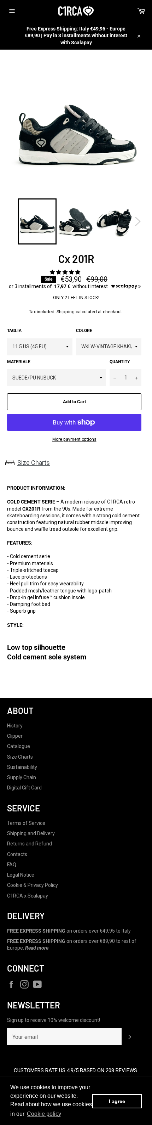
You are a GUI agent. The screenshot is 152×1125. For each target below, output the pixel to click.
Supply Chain (21, 777)
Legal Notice (20, 875)
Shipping (66, 311)
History (15, 726)
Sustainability (22, 767)
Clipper (15, 736)
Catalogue (18, 746)
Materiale (18, 361)
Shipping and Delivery (31, 833)
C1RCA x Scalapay (27, 896)
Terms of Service (26, 823)
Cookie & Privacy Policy (32, 885)
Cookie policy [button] (44, 1114)
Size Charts (33, 462)
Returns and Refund (29, 843)
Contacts (17, 854)
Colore (84, 330)
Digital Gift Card (24, 788)
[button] (65, 272)
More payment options (74, 439)
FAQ (11, 864)
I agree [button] (117, 1101)
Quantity (120, 361)
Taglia (14, 330)
